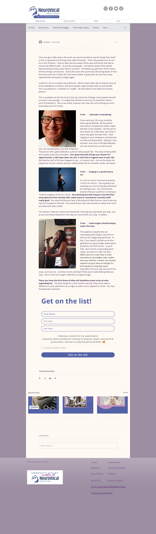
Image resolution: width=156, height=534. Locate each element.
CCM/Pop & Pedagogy (61, 27)
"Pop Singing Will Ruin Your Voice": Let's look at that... (76, 418)
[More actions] (116, 42)
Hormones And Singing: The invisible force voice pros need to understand (42, 418)
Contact (94, 462)
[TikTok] (121, 8)
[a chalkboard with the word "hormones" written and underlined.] (43, 405)
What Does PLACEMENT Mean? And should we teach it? (111, 418)
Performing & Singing (81, 27)
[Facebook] (111, 8)
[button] (40, 21)
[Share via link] (55, 378)
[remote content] (78, 327)
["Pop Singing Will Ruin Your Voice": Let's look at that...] (78, 405)
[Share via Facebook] (40, 378)
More (105, 27)
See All (125, 392)
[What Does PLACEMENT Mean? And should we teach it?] (112, 405)
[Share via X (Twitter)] (45, 378)
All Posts (31, 27)
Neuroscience (43, 27)
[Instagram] (106, 8)
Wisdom (96, 27)
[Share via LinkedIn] (50, 378)
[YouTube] (116, 8)
